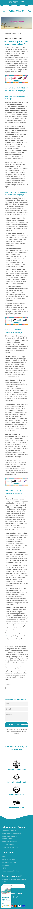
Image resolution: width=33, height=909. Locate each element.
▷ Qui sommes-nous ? (10, 862)
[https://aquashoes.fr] (16, 82)
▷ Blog (4, 856)
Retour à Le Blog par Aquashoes (17, 748)
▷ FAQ (4, 868)
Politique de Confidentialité (11, 834)
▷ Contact (5, 865)
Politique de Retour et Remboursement (9, 838)
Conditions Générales (9, 831)
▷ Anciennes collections (10, 871)
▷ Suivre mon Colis (8, 859)
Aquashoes (8, 635)
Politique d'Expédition (9, 842)
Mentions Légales (8, 845)
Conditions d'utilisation (10, 847)
